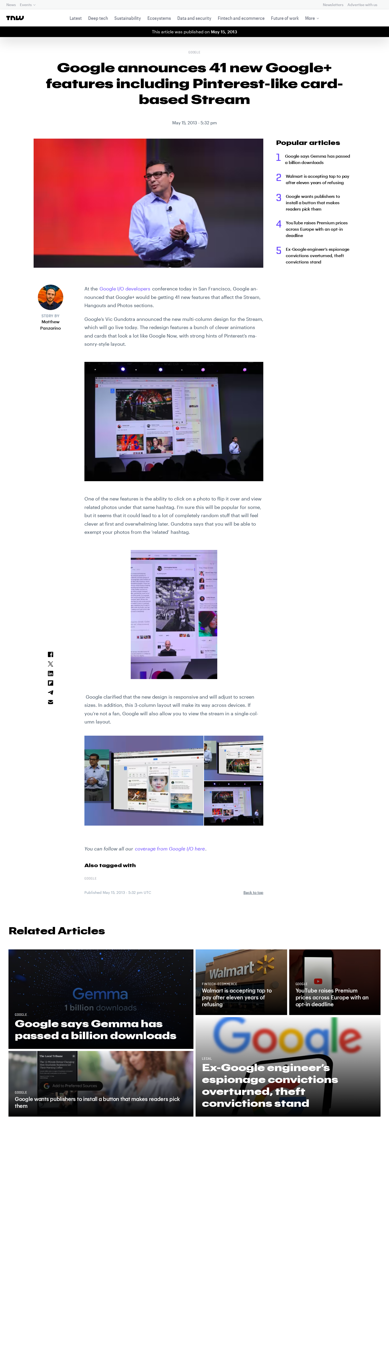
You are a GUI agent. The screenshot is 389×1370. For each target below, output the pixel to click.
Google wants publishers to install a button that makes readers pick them (313, 202)
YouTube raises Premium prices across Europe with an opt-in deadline (316, 229)
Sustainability (127, 18)
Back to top (253, 892)
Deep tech (98, 18)
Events (25, 4)
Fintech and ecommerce (241, 18)
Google (194, 52)
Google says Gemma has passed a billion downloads (317, 159)
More (310, 18)
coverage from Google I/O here (170, 849)
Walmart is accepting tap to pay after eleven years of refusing (317, 179)
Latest (76, 18)
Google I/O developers (124, 289)
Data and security (194, 18)
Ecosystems (159, 18)
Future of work (285, 18)
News (11, 4)
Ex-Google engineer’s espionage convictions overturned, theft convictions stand (317, 255)
